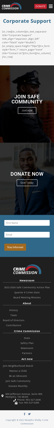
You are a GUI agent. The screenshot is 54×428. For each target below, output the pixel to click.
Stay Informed (15, 247)
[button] (50, 6)
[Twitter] (29, 414)
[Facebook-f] (24, 414)
